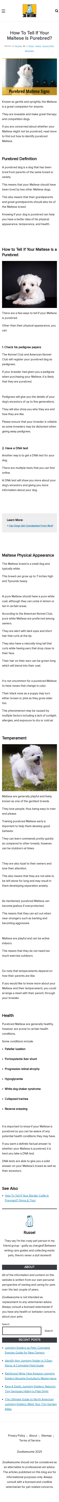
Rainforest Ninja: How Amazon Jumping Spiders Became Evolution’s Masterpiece (31, 1376)
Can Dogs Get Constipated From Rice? (31, 525)
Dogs (31, 46)
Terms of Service (29, 1440)
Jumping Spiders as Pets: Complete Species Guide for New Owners (27, 1350)
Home (38, 46)
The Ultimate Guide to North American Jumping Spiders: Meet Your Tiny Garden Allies (31, 1404)
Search (5, 1324)
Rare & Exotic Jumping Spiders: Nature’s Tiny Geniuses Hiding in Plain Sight (30, 1389)
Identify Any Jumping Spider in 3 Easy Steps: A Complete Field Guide (28, 1363)
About (33, 1435)
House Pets (48, 46)
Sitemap (46, 1435)
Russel (18, 46)
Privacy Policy (16, 1435)
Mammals (29, 51)
